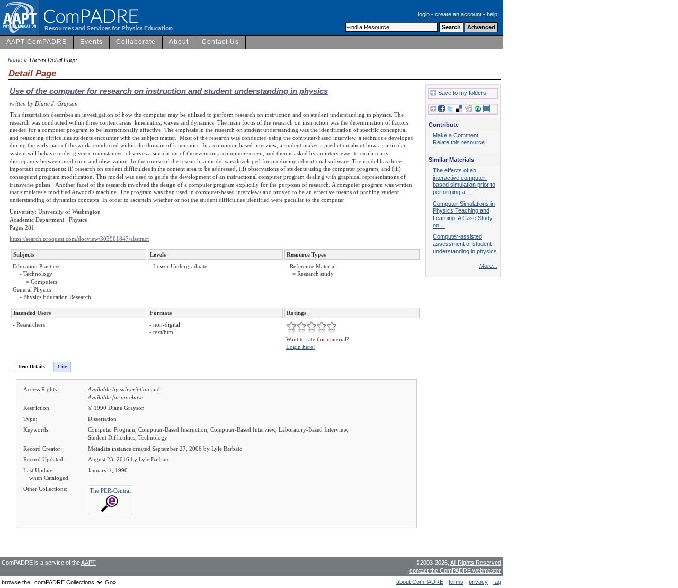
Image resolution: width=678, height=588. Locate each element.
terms (456, 581)
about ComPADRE (419, 581)
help (492, 14)
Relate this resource (459, 142)
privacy (478, 581)
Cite (62, 367)
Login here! (300, 347)
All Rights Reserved (475, 562)
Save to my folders (462, 93)
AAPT (88, 562)
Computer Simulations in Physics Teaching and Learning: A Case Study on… (464, 214)
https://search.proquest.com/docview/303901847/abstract (79, 238)
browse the (16, 582)
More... (488, 265)
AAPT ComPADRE (36, 42)
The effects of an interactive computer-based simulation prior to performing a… (464, 181)
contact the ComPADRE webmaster (455, 570)
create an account (458, 14)
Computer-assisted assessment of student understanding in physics (465, 243)
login (424, 14)
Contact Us (220, 42)
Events (91, 42)
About (179, 42)
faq (497, 581)
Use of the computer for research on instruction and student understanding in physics (169, 90)
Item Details (31, 367)
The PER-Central (110, 490)
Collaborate (136, 42)
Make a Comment (455, 135)
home (15, 60)
